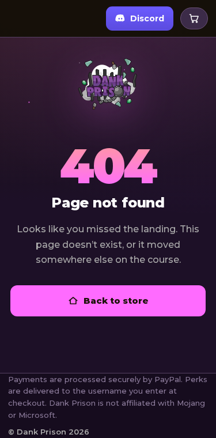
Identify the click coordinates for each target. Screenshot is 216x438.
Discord (147, 18)
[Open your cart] (194, 18)
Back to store (116, 300)
